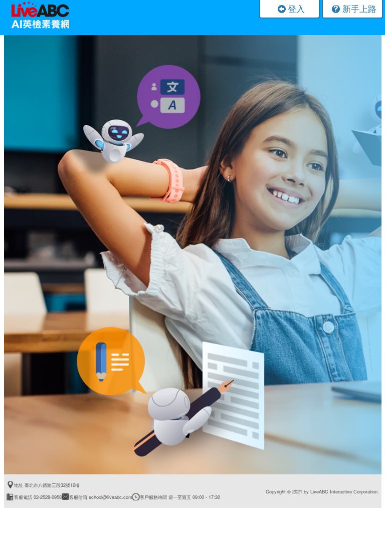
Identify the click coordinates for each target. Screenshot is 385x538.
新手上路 (359, 8)
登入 (296, 8)
